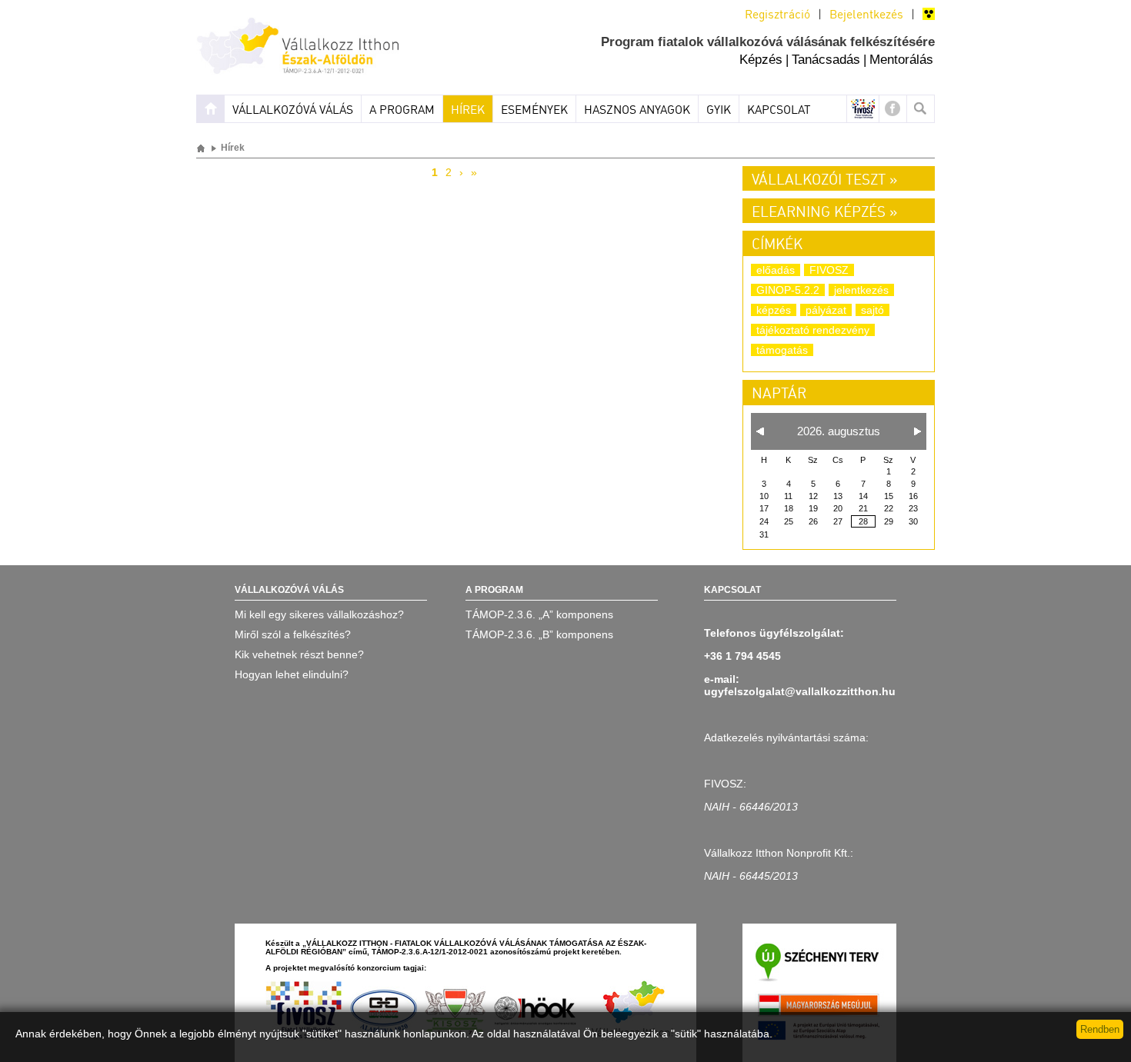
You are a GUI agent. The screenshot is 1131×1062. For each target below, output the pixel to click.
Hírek (468, 110)
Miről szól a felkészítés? (293, 634)
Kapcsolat (779, 110)
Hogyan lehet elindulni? (292, 674)
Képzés (760, 59)
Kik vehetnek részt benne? (299, 654)
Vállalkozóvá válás (292, 110)
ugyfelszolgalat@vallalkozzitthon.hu (800, 691)
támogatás (782, 350)
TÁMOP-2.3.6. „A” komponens (539, 614)
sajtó (872, 310)
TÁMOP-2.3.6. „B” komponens (539, 634)
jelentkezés (861, 290)
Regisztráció (777, 15)
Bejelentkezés (866, 15)
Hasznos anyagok (637, 110)
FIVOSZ (829, 270)
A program (402, 110)
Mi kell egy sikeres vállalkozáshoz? (319, 614)
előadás (775, 270)
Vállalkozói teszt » (824, 181)
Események (534, 110)
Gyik (718, 110)
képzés (773, 310)
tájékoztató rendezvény (812, 330)
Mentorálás (901, 59)
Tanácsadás (826, 59)
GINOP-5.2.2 (787, 290)
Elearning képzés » (824, 213)
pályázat (826, 310)
